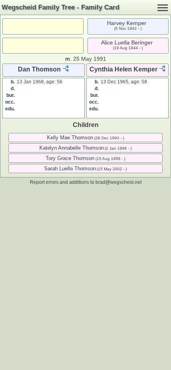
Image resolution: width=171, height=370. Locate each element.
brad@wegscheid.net (118, 182)
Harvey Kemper (126, 23)
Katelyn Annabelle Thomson (71, 148)
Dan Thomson (39, 69)
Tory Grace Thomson (70, 158)
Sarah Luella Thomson (70, 169)
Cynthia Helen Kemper (123, 69)
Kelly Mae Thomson (70, 138)
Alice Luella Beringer (127, 42)
